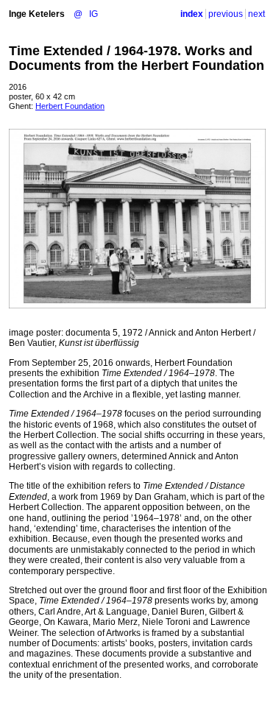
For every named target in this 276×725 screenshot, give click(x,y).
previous (225, 14)
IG (93, 14)
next (256, 14)
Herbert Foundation (70, 106)
